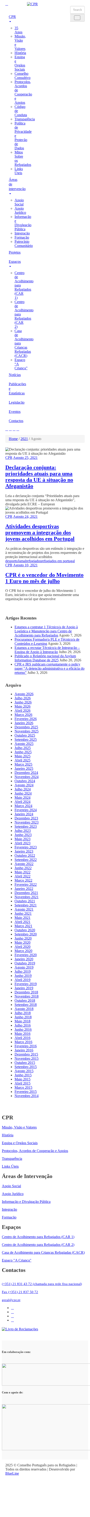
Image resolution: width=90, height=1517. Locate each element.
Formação (22, 237)
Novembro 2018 (27, 996)
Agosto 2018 (24, 1009)
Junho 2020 (23, 938)
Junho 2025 (23, 752)
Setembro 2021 (26, 905)
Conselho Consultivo (22, 76)
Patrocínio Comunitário (24, 244)
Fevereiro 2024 (26, 810)
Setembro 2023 (26, 826)
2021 (24, 439)
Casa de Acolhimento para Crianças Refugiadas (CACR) (43, 1252)
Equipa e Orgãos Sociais (20, 63)
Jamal (22, 561)
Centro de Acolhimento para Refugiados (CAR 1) (38, 1237)
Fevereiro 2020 (26, 955)
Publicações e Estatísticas (14, 388)
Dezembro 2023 (26, 818)
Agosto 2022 (24, 864)
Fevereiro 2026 (26, 719)
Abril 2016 (22, 1038)
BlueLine (12, 1473)
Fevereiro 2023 (26, 847)
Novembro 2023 (27, 822)
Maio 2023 (22, 839)
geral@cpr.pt (11, 1300)
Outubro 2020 (25, 930)
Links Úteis (19, 171)
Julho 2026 (23, 698)
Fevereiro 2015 (26, 1092)
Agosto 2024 (24, 785)
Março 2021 (23, 926)
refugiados (33, 561)
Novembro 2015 (27, 1058)
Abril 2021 (22, 922)
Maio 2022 (22, 872)
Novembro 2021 (27, 897)
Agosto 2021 (24, 909)
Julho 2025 (23, 748)
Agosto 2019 (24, 967)
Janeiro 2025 (24, 768)
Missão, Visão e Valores (19, 1127)
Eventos (14, 412)
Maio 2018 (22, 1021)
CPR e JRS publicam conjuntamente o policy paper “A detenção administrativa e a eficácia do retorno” (49, 668)
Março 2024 (23, 806)
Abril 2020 (22, 947)
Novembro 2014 (27, 1096)
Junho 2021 (23, 913)
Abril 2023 (22, 843)
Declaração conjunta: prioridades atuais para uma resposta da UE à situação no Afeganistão (39, 476)
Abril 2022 (22, 876)
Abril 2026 (22, 710)
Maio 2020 (22, 942)
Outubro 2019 (25, 963)
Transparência (25, 119)
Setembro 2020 (26, 934)
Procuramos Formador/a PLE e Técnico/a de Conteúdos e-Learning (47, 641)
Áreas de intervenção (14, 184)
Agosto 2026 (24, 694)
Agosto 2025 (24, 744)
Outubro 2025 (25, 735)
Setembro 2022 (26, 860)
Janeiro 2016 (24, 1050)
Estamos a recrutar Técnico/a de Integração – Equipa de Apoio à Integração (47, 650)
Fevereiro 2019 (26, 984)
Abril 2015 (22, 1083)
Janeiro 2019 (24, 988)
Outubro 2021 (25, 901)
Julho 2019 (23, 971)
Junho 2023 (23, 835)
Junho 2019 (23, 976)
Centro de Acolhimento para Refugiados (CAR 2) (38, 1245)
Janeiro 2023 (24, 851)
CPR (12, 17)
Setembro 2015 (26, 1067)
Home (13, 439)
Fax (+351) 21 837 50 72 (20, 1292)
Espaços (14, 261)
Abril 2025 (22, 760)
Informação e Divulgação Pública (23, 223)
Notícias (14, 375)
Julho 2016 (23, 1025)
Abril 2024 (22, 802)
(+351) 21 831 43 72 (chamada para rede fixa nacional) (42, 1284)
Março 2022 (23, 880)
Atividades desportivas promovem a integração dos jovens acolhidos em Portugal (40, 532)
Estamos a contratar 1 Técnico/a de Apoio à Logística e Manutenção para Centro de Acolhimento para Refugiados (46, 631)
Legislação (14, 402)
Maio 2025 (22, 756)
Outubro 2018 (25, 1000)
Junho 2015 (23, 1075)
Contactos (14, 421)
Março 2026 (23, 715)
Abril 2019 (22, 980)
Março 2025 (23, 764)
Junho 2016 (23, 1029)
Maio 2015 (22, 1079)
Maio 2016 (22, 1034)
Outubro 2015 (25, 1063)
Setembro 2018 (26, 1005)
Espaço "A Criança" (16, 1260)
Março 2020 (23, 951)
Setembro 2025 (26, 739)
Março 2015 (23, 1087)
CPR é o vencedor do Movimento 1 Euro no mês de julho (44, 578)
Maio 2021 (22, 918)
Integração (22, 233)
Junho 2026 (23, 702)
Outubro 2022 (25, 855)
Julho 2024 (23, 789)
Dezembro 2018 (26, 992)
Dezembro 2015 (26, 1054)
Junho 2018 (23, 1017)
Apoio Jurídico (20, 210)
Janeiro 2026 (24, 723)
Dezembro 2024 (26, 773)
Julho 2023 (23, 831)
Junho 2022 (23, 868)
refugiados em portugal (58, 561)
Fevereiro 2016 (26, 1046)
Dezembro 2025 (26, 727)
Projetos (14, 252)
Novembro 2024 (27, 777)
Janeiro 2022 (24, 889)
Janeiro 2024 (24, 814)
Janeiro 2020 (24, 959)
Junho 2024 (23, 793)
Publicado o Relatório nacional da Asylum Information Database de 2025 (45, 658)
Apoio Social (19, 202)
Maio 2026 (22, 706)
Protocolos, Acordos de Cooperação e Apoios (23, 92)
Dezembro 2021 (26, 893)
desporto (11, 561)
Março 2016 (23, 1042)
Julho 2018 (23, 1013)
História (20, 53)
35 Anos (18, 30)
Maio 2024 (22, 797)
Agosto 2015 (24, 1071)
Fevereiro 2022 (26, 884)
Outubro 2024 (25, 781)
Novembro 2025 (27, 731)
